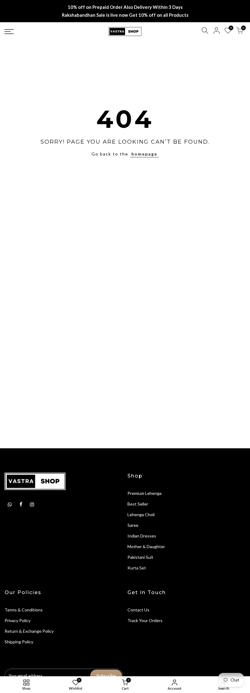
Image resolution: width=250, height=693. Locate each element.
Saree (132, 525)
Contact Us (138, 609)
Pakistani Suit (140, 557)
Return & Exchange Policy (29, 631)
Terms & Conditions (24, 609)
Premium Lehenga (144, 493)
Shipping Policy (19, 641)
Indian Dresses (141, 535)
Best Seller (137, 503)
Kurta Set (136, 567)
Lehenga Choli (141, 514)
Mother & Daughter (146, 546)
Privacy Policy (17, 620)
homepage (144, 153)
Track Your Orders (144, 620)
